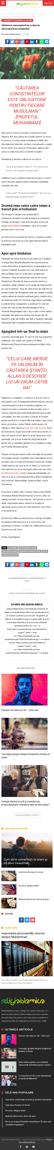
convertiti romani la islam (29, 551)
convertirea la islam (28, 547)
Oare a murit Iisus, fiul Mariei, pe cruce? (27, 591)
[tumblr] (36, 41)
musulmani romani (10, 555)
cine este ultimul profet (36, 428)
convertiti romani (9, 551)
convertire (13, 547)
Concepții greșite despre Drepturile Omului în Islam (25, 756)
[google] (17, 41)
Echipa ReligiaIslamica (12, 34)
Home (3, 14)
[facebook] (7, 41)
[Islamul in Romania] (27, 4)
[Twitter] (27, 920)
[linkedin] (32, 41)
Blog (11, 14)
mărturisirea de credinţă (15, 473)
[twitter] (12, 41)
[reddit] (22, 41)
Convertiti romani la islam (25, 14)
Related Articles (26, 668)
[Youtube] (32, 920)
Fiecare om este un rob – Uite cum (20, 710)
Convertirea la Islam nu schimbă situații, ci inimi (27, 577)
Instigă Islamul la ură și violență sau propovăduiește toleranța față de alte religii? (25, 803)
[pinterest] (27, 41)
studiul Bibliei (13, 225)
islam (45, 551)
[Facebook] (21, 920)
